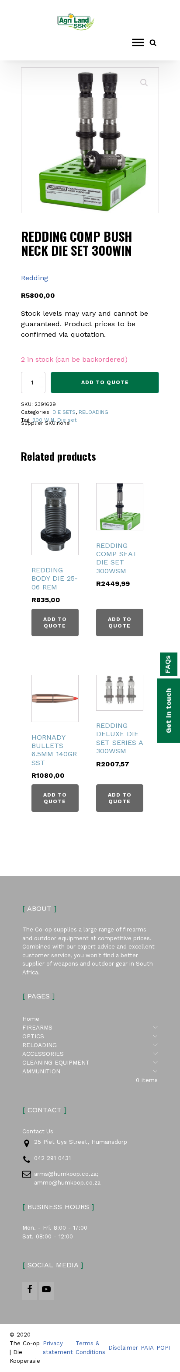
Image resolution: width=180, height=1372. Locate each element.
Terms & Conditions (90, 1347)
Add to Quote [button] (55, 622)
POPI (163, 1347)
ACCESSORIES (89, 1053)
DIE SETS (64, 412)
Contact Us (37, 1131)
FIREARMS (89, 1027)
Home (30, 1019)
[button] (144, 83)
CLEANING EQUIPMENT (89, 1062)
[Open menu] (138, 42)
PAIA (147, 1347)
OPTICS (89, 1036)
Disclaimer (123, 1347)
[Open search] (153, 42)
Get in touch (168, 710)
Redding (34, 278)
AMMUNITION (89, 1071)
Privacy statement (58, 1347)
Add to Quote (105, 382)
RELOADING (93, 412)
